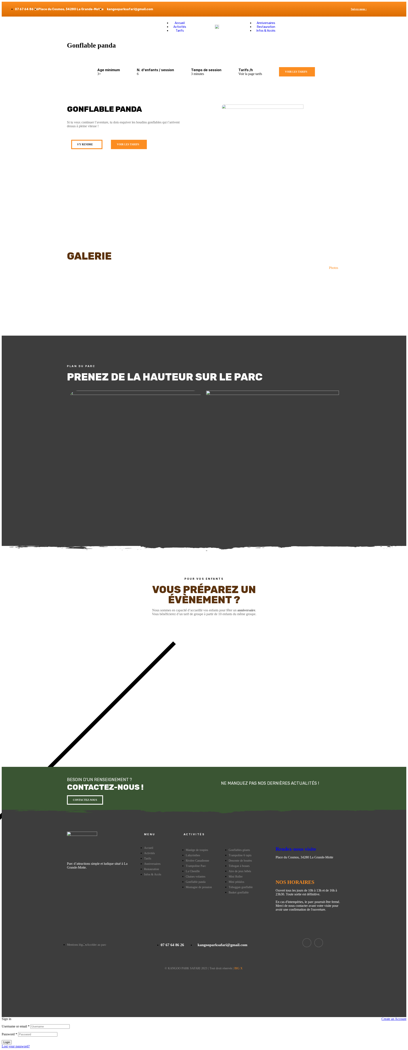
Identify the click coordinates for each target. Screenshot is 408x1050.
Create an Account (393, 1019)
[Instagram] (393, 9)
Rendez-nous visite (296, 849)
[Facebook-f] (306, 942)
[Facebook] (387, 9)
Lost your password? (16, 1046)
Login (6, 1042)
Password (9, 1034)
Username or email (16, 1026)
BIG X (238, 968)
